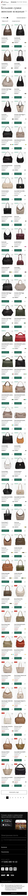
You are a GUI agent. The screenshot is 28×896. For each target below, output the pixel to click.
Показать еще (14, 792)
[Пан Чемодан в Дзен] (10, 869)
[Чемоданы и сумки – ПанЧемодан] (5, 2)
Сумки (4, 4)
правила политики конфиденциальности (17, 839)
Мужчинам (19, 2)
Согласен (14, 893)
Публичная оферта (6, 881)
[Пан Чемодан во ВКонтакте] (6, 869)
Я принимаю (15, 839)
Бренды (25, 2)
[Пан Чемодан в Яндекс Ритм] (15, 869)
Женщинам (13, 2)
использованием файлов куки (11, 889)
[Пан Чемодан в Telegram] (2, 869)
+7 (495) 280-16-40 (9, 862)
